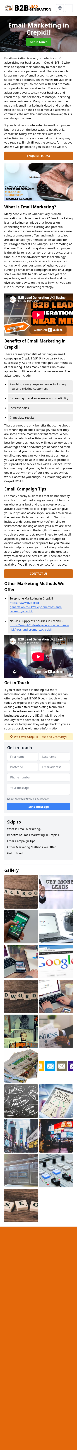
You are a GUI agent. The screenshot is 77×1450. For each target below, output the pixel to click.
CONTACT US (38, 574)
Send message (38, 807)
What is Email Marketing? (24, 829)
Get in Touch (15, 853)
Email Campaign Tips (21, 841)
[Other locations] (60, 8)
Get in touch (38, 42)
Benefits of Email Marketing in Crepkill (33, 835)
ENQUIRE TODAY (38, 156)
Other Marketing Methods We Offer (31, 847)
